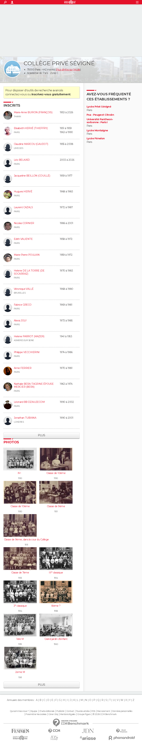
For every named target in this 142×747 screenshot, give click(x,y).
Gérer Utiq (53, 714)
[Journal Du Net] (88, 731)
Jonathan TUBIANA (25, 417)
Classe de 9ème (56, 506)
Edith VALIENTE (23, 239)
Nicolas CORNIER (24, 223)
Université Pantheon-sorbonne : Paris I (100, 121)
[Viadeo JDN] (54, 738)
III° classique (56, 572)
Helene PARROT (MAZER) (29, 336)
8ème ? (55, 605)
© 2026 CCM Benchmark (105, 714)
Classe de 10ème (56, 473)
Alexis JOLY (20, 320)
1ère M (20, 639)
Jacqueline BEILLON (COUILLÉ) (32, 175)
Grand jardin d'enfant (56, 639)
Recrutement (103, 711)
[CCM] (54, 731)
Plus (41, 435)
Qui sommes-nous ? (19, 711)
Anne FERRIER (22, 368)
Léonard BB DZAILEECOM (29, 402)
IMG (20, 473)
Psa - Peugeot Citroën (100, 114)
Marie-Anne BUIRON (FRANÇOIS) (33, 112)
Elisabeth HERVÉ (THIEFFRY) (30, 128)
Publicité (60, 711)
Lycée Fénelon (96, 138)
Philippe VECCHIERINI (27, 352)
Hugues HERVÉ (23, 191)
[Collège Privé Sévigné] (12, 69)
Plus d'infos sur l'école (68, 69)
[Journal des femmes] (20, 731)
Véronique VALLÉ (24, 288)
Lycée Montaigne (97, 130)
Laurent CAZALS (23, 207)
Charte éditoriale (46, 711)
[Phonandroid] (122, 738)
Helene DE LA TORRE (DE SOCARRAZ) (29, 272)
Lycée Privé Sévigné (99, 106)
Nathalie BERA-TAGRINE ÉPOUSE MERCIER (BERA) (34, 385)
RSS (93, 711)
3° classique (20, 605)
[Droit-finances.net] (122, 731)
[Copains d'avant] (20, 738)
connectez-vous (16, 94)
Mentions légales (67, 714)
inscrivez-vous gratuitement (51, 94)
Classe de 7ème (20, 572)
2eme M (20, 672)
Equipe (34, 711)
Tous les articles (83, 711)
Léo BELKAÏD (22, 159)
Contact (70, 711)
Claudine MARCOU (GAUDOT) (31, 144)
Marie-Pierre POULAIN (27, 254)
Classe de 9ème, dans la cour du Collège (26, 539)
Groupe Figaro (84, 714)
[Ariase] (88, 738)
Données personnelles (122, 711)
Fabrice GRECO (23, 304)
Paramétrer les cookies (36, 714)
